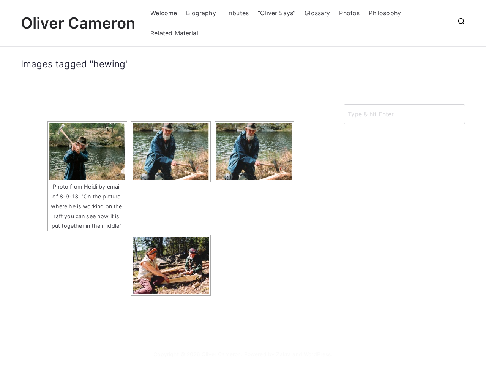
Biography (201, 13)
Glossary (317, 13)
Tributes (237, 13)
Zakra (283, 354)
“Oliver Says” (276, 13)
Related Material (174, 33)
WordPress (317, 354)
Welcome (163, 13)
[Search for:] (404, 114)
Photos (349, 13)
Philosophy (385, 13)
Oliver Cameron (78, 23)
